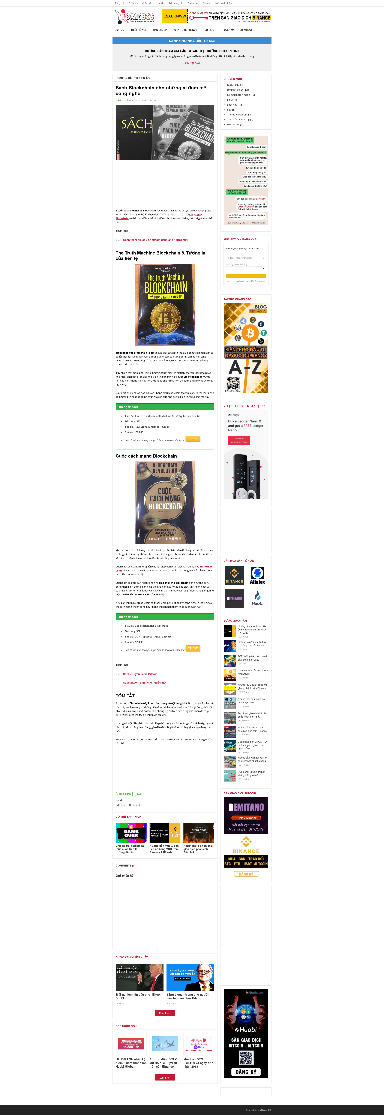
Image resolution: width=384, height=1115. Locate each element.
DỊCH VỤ (119, 29)
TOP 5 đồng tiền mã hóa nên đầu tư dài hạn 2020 (253, 657)
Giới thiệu (133, 3)
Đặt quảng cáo (176, 3)
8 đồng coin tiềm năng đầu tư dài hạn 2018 (252, 700)
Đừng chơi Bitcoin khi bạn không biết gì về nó (251, 773)
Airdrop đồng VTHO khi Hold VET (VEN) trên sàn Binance (164, 1063)
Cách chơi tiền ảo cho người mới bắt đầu (253, 672)
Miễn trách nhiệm (223, 3)
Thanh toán (193, 3)
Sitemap (207, 3)
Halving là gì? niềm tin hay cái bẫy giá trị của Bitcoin (252, 643)
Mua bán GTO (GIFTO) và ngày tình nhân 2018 (198, 1063)
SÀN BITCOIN (160, 29)
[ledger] (246, 498)
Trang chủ (119, 3)
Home (120, 78)
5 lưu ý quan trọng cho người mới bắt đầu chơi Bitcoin (187, 996)
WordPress (233, 124)
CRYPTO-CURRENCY (185, 29)
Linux (230, 99)
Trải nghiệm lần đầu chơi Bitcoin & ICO (139, 996)
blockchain (125, 794)
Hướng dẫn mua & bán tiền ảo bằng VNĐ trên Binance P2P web (164, 849)
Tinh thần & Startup (238, 119)
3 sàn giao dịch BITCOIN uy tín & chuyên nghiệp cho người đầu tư (252, 745)
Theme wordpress (237, 114)
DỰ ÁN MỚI (246, 29)
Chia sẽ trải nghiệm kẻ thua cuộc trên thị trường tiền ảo (130, 849)
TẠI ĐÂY (193, 438)
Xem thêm (165, 1013)
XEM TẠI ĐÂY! (192, 63)
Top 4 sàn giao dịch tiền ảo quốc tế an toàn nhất (252, 714)
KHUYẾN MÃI (228, 29)
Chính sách (147, 3)
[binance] (246, 224)
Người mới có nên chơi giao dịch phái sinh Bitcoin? (198, 849)
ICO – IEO (209, 29)
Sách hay (232, 104)
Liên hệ (161, 3)
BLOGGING (233, 85)
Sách (139, 794)
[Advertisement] (165, 185)
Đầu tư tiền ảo (139, 78)
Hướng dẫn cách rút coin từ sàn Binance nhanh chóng (252, 759)
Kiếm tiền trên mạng (238, 94)
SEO (229, 109)
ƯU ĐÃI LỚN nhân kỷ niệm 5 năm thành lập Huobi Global (131, 1063)
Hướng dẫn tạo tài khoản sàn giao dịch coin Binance (252, 729)
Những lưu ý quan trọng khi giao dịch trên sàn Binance (252, 686)
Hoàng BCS (266, 1110)
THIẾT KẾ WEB (139, 29)
